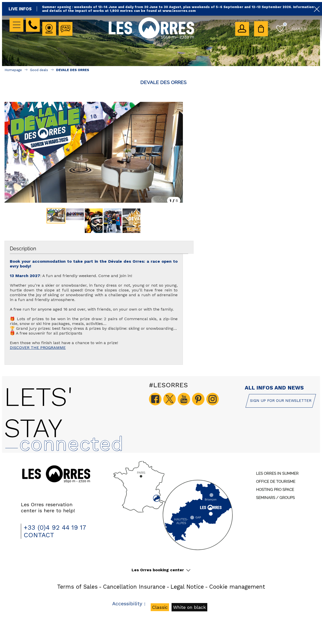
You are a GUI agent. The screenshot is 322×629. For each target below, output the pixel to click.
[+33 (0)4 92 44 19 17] (33, 25)
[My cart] (261, 28)
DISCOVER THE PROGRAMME (38, 347)
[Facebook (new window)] (155, 399)
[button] (261, 28)
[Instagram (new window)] (212, 399)
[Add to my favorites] (163, 90)
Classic (160, 607)
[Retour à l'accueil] (151, 38)
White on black (189, 607)
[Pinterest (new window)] (198, 399)
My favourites (285, 24)
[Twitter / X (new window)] (169, 399)
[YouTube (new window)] (184, 399)
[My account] (242, 29)
